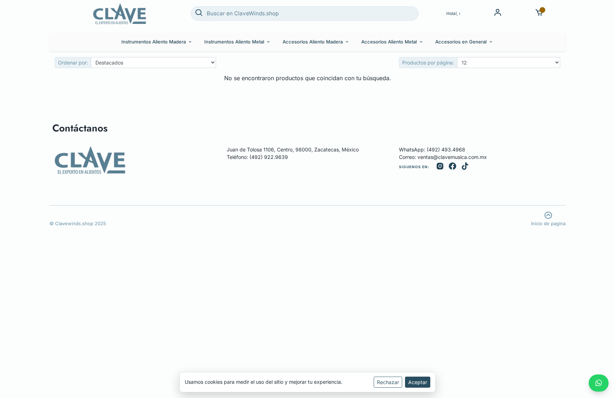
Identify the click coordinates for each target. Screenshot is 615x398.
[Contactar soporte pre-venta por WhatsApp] (599, 383)
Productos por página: (428, 63)
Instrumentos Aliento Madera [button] (153, 42)
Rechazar (388, 382)
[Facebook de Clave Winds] (452, 167)
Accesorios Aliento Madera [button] (313, 42)
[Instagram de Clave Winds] (440, 167)
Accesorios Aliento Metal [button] (389, 42)
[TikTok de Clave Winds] (465, 167)
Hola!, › (453, 13)
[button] (539, 13)
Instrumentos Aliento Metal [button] (234, 42)
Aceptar (417, 382)
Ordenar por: (73, 63)
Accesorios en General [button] (461, 42)
